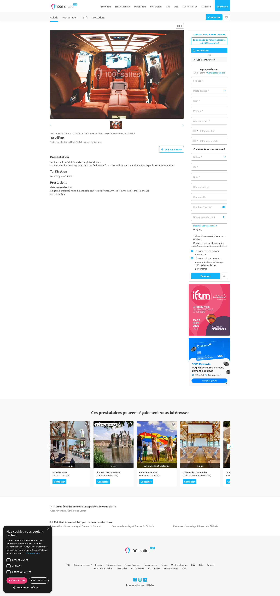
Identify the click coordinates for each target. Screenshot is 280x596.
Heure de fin (199, 197)
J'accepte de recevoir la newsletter (207, 252)
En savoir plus (33, 553)
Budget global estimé (204, 217)
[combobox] (195, 130)
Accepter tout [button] (17, 580)
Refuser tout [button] (38, 580)
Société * (198, 80)
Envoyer (205, 276)
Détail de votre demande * (205, 225)
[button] (209, 90)
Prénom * (198, 110)
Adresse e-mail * (201, 120)
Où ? (195, 166)
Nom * (196, 100)
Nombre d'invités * (202, 207)
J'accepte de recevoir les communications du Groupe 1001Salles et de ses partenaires (209, 263)
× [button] (48, 529)
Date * (196, 176)
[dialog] (27, 559)
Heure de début (201, 187)
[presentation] (56, 74)
